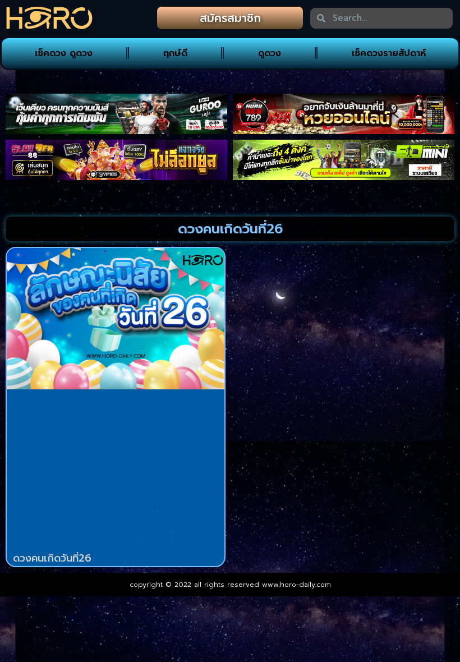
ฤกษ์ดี (175, 53)
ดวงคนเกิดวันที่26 (52, 558)
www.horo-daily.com (296, 585)
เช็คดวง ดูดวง (64, 53)
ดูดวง (269, 53)
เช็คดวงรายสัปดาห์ (389, 53)
